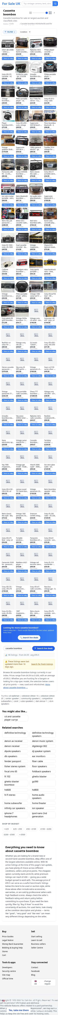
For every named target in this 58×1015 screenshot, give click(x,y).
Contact (34, 967)
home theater (39, 803)
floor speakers (39, 766)
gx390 (35, 781)
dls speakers (10, 756)
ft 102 (7, 776)
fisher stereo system (14, 766)
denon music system (42, 741)
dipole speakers (12, 751)
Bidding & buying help (12, 947)
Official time (7, 978)
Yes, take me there (19, 1010)
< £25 (6, 829)
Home (5, 24)
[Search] (55, 3)
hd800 (35, 789)
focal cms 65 (10, 771)
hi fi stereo (9, 794)
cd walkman (14, 696)
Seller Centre (37, 947)
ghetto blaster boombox (11, 783)
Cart (4, 955)
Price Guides (7, 936)
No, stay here (42, 1010)
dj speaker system (41, 751)
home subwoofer (13, 803)
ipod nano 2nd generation (39, 815)
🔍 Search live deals (43, 648)
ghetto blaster (39, 776)
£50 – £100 (31, 829)
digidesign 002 (39, 746)
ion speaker (38, 808)
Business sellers (38, 944)
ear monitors (38, 756)
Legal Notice (7, 940)
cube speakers (26, 701)
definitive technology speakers (43, 734)
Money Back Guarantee (12, 944)
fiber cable (37, 761)
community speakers (30, 698)
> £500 (22, 834)
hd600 (7, 789)
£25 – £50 (17, 829)
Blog (33, 975)
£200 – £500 (9, 834)
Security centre (9, 971)
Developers (7, 967)
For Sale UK (11, 3)
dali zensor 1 (41, 701)
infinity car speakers (14, 808)
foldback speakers (41, 771)
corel (16, 701)
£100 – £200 (46, 829)
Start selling (36, 936)
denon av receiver (13, 741)
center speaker (12, 698)
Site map (6, 975)
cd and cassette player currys (12, 718)
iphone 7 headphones (10, 815)
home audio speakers (38, 796)
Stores (5, 951)
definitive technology (15, 732)
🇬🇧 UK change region (42, 982)
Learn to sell (36, 940)
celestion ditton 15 (30, 696)
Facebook (35, 971)
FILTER (10, 32)
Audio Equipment (13, 25)
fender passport (12, 761)
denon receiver (12, 746)
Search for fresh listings (42, 664)
